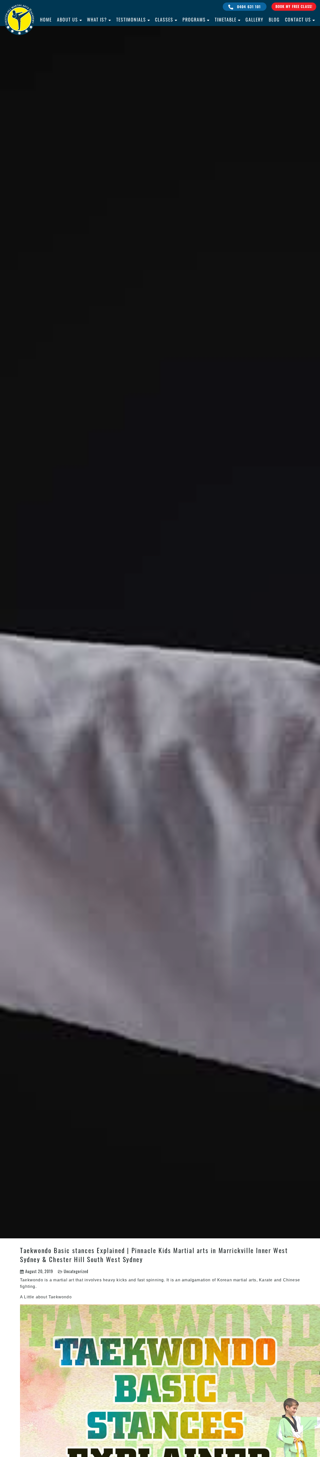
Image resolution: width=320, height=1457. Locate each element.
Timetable (225, 19)
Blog (274, 19)
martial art (63, 1280)
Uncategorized (76, 1271)
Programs (194, 19)
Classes (164, 19)
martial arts (244, 1280)
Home (46, 19)
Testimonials (131, 19)
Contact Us (298, 19)
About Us (67, 19)
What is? (97, 19)
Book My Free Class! (294, 6)
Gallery (255, 19)
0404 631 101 (248, 6)
